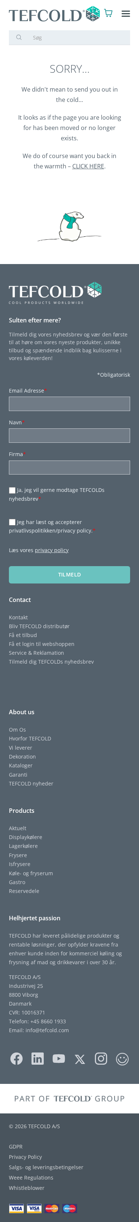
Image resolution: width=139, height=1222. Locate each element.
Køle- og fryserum (31, 873)
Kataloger (21, 765)
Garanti (18, 774)
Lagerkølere (23, 845)
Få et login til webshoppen (42, 643)
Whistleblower (26, 1187)
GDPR (16, 1146)
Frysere (18, 855)
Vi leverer (20, 747)
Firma (17, 454)
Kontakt (18, 617)
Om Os (17, 729)
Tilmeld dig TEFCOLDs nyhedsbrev (51, 661)
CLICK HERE (88, 166)
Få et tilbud (23, 635)
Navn (17, 422)
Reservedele (24, 890)
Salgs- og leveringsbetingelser (46, 1167)
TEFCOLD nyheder (31, 783)
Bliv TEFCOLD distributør (39, 626)
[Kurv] (108, 14)
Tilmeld (69, 574)
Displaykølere (25, 837)
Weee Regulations (31, 1177)
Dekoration (22, 756)
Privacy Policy (25, 1156)
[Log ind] (94, 14)
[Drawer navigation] (126, 14)
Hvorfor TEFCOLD (30, 738)
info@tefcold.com (47, 1030)
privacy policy (52, 550)
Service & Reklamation (36, 652)
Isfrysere (19, 863)
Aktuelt (17, 828)
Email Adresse (28, 390)
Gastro (17, 882)
